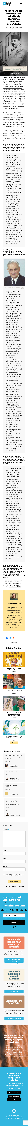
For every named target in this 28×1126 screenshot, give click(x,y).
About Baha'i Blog (14, 1093)
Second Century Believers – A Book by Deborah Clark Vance (14, 691)
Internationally (15, 964)
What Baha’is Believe (14, 1018)
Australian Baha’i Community (14, 1117)
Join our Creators (14, 1100)
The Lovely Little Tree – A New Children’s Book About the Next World (14, 738)
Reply (8, 761)
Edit (6, 761)
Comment (6, 829)
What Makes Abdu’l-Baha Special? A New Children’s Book (14, 669)
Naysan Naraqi (13, 778)
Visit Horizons (14, 991)
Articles (13, 27)
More (14, 743)
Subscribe (14, 922)
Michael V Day (12, 764)
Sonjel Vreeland (14, 603)
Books (17, 27)
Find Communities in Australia (14, 960)
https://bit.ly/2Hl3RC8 (15, 587)
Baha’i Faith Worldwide (16, 1118)
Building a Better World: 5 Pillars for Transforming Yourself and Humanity (14, 714)
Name (5, 850)
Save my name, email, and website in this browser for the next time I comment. (15, 875)
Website (5, 866)
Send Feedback (14, 1096)
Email (5, 858)
